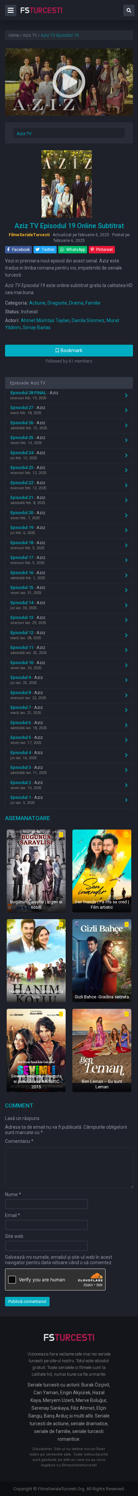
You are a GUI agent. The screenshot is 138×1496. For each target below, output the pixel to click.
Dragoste (57, 303)
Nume (13, 1194)
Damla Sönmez (88, 320)
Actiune (37, 303)
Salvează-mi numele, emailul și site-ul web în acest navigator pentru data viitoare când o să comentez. (59, 1259)
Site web (14, 1236)
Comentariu (19, 1141)
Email (12, 1215)
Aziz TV (24, 133)
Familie (92, 303)
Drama (76, 303)
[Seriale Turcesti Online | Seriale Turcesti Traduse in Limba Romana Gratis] (41, 15)
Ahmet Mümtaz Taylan (45, 320)
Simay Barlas (37, 327)
